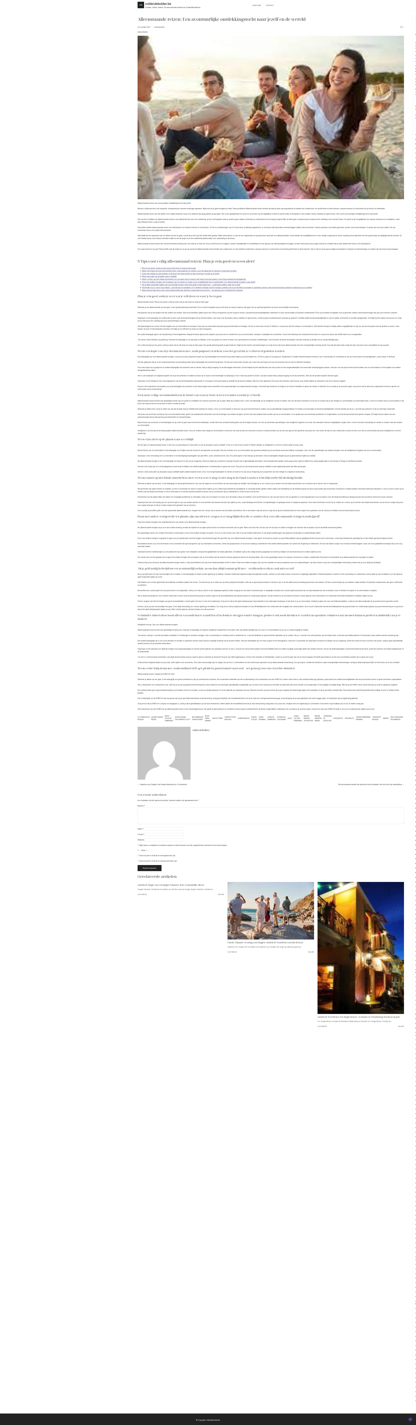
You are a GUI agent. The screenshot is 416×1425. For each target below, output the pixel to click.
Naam (141, 829)
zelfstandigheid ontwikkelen (396, 718)
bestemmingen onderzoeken (197, 718)
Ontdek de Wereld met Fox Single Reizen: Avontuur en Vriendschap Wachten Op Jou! (359, 1016)
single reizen (143, 32)
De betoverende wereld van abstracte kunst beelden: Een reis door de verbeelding (370, 784)
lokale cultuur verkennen (298, 718)
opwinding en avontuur (327, 718)
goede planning (262, 718)
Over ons (256, 5)
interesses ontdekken (281, 718)
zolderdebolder (159, 27)
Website (141, 840)
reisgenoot (349, 718)
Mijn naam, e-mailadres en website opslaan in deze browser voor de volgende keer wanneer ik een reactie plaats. (183, 845)
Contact (270, 5)
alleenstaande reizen (157, 718)
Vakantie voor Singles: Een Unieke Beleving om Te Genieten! (163, 784)
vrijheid (386, 718)
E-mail (141, 834)
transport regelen (376, 718)
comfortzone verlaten (230, 718)
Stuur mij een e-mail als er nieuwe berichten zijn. (158, 861)
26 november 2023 (144, 27)
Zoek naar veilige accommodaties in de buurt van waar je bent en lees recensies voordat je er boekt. (181, 274)
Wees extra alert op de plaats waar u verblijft (159, 276)
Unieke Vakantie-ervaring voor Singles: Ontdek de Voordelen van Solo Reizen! (265, 942)
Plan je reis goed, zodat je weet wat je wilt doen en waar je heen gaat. (169, 268)
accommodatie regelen (144, 718)
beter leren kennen (208, 718)
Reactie (141, 806)
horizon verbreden (271, 718)
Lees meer (142, 894)
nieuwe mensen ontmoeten (308, 718)
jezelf (290, 718)
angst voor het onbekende (169, 718)
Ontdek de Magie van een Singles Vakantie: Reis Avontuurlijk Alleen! (171, 884)
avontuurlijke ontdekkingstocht (182, 718)
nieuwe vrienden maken (318, 718)
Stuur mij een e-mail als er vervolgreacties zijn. (157, 855)
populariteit (338, 718)
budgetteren (217, 718)
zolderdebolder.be (158, 4)
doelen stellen (254, 718)
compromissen (243, 718)
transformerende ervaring (363, 718)
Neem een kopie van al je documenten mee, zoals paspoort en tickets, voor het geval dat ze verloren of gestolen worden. (189, 271)
